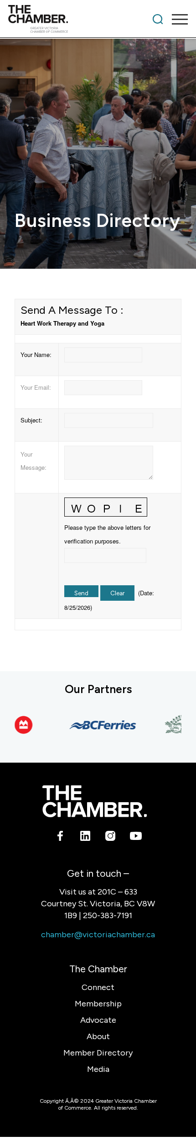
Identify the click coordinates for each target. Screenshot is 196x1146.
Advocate (98, 1020)
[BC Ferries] (97, 725)
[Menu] (175, 19)
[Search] (158, 19)
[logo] (80, 19)
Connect (98, 987)
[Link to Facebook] (60, 837)
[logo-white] (94, 801)
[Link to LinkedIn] (85, 837)
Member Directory (98, 1053)
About (98, 1036)
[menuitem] (158, 19)
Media (98, 1069)
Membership (98, 1004)
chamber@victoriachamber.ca (98, 935)
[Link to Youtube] (135, 837)
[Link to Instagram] (110, 837)
